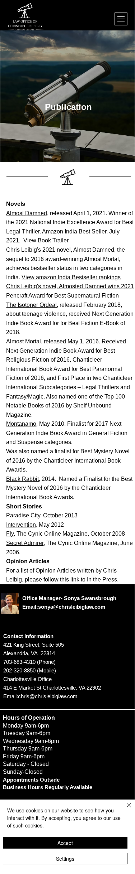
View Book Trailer (45, 240)
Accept (65, 842)
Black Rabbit (22, 479)
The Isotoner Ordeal (31, 305)
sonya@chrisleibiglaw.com (71, 607)
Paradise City (23, 515)
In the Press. (102, 579)
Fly (10, 534)
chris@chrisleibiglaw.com (48, 696)
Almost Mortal (23, 341)
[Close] (124, 809)
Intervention (21, 525)
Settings (65, 858)
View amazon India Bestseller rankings (71, 277)
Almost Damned (26, 213)
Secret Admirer (24, 543)
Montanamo (21, 424)
